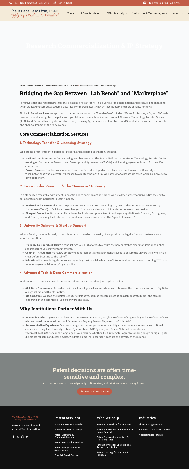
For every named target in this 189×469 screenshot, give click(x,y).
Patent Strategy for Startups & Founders (113, 454)
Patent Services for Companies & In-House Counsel (115, 431)
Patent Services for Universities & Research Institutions (52, 85)
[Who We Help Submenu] (127, 13)
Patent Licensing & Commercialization (64, 436)
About (176, 13)
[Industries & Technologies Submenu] (167, 13)
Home (70, 13)
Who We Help (115, 13)
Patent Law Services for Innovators (115, 424)
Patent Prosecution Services (69, 442)
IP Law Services (89, 13)
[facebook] (13, 437)
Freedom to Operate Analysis (70, 424)
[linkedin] (27, 437)
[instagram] (22, 437)
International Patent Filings (68, 429)
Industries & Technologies (148, 13)
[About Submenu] (183, 13)
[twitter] (18, 437)
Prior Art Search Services (67, 455)
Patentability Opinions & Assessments (67, 449)
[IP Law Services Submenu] (101, 13)
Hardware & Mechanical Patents (155, 429)
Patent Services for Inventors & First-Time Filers (113, 438)
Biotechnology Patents (150, 424)
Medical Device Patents (151, 435)
